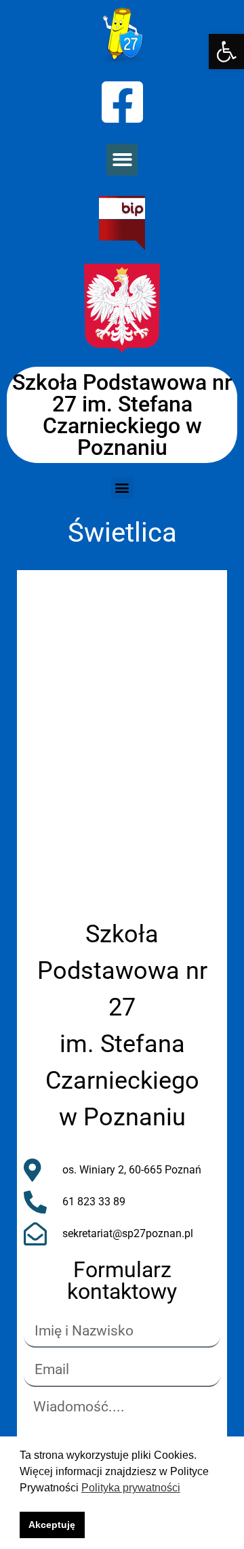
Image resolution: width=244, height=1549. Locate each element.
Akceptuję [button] (51, 1524)
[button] (226, 51)
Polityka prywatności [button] (130, 1487)
